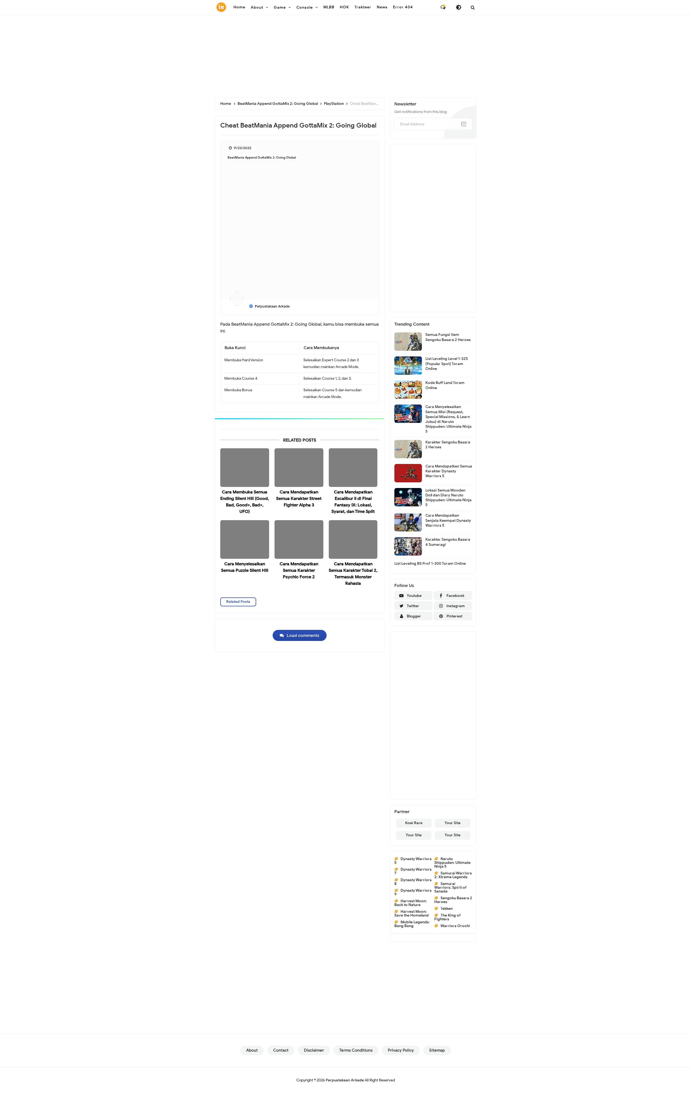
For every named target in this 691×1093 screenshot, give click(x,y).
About (252, 1050)
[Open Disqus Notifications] (443, 7)
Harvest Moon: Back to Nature (410, 903)
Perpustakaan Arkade (345, 1080)
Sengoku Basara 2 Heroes (453, 900)
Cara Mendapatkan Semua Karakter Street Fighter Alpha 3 (298, 498)
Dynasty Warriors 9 (413, 892)
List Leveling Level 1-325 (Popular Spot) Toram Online (446, 363)
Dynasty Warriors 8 (413, 882)
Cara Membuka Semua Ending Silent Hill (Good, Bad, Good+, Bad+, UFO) (244, 501)
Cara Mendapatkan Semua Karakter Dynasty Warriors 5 (448, 471)
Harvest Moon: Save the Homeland (411, 913)
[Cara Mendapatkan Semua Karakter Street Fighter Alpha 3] (299, 467)
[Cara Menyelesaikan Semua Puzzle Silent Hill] (244, 539)
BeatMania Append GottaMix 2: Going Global (262, 157)
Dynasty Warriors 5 (413, 861)
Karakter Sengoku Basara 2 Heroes (447, 444)
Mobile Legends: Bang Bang (412, 924)
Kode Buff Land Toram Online (445, 385)
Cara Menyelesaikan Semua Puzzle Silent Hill (244, 567)
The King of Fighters (447, 917)
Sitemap (437, 1050)
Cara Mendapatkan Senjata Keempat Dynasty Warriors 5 (448, 520)
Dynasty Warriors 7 (413, 871)
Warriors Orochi (455, 926)
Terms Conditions (355, 1050)
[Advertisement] (345, 54)
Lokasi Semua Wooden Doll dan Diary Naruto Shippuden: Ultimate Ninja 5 (448, 497)
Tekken (447, 908)
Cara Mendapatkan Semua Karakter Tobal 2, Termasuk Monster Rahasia (353, 573)
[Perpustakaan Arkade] (221, 7)
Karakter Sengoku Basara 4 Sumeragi (447, 542)
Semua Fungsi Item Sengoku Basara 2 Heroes (448, 337)
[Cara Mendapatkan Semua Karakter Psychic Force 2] (299, 539)
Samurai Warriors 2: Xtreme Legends (453, 875)
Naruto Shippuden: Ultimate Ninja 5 (452, 863)
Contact (281, 1050)
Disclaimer (314, 1050)
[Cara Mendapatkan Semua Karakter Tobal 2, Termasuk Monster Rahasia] (353, 539)
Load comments (303, 635)
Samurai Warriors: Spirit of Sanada (450, 887)
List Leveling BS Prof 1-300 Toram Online (430, 563)
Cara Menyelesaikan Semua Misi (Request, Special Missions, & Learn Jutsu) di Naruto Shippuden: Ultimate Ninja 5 (448, 419)
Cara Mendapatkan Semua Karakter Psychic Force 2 (299, 570)
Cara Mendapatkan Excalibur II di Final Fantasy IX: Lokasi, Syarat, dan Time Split (353, 501)
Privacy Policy (401, 1050)
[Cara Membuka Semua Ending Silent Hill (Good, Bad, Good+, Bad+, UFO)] (244, 467)
